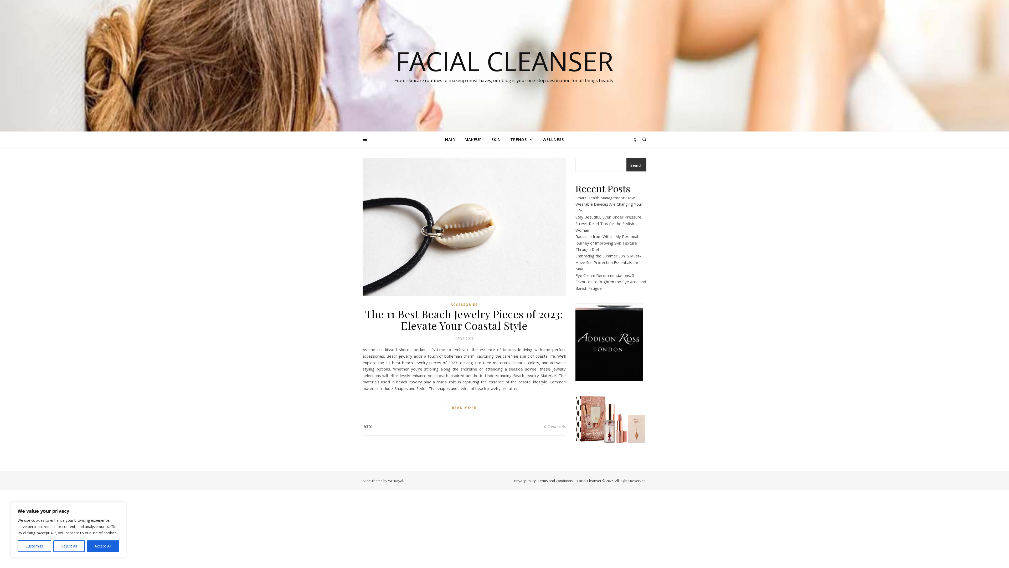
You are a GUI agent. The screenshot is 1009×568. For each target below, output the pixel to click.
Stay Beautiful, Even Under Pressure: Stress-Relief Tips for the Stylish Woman (608, 223)
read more (464, 407)
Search (636, 165)
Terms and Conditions (555, 480)
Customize (34, 546)
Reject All (69, 546)
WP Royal (395, 480)
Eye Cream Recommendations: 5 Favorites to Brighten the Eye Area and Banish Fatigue (610, 282)
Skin (496, 139)
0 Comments (555, 426)
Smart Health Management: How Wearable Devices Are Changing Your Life (608, 204)
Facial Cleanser (504, 61)
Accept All (103, 546)
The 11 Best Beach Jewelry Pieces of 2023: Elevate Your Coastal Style (464, 319)
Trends (518, 139)
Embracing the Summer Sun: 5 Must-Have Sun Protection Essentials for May (608, 262)
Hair (450, 139)
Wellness (553, 139)
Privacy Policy (525, 480)
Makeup (473, 139)
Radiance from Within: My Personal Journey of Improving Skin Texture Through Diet (606, 243)
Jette (368, 426)
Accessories (464, 304)
